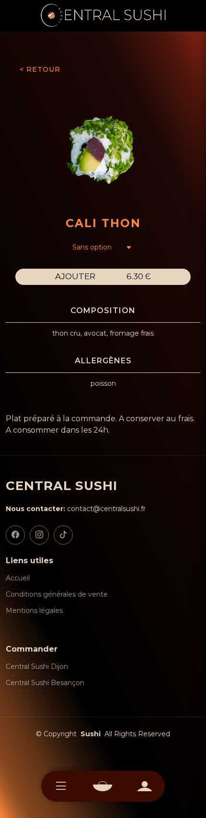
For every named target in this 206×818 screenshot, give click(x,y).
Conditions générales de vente (57, 594)
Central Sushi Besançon (45, 682)
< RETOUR (40, 69)
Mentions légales (34, 610)
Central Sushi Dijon (37, 666)
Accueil (18, 578)
